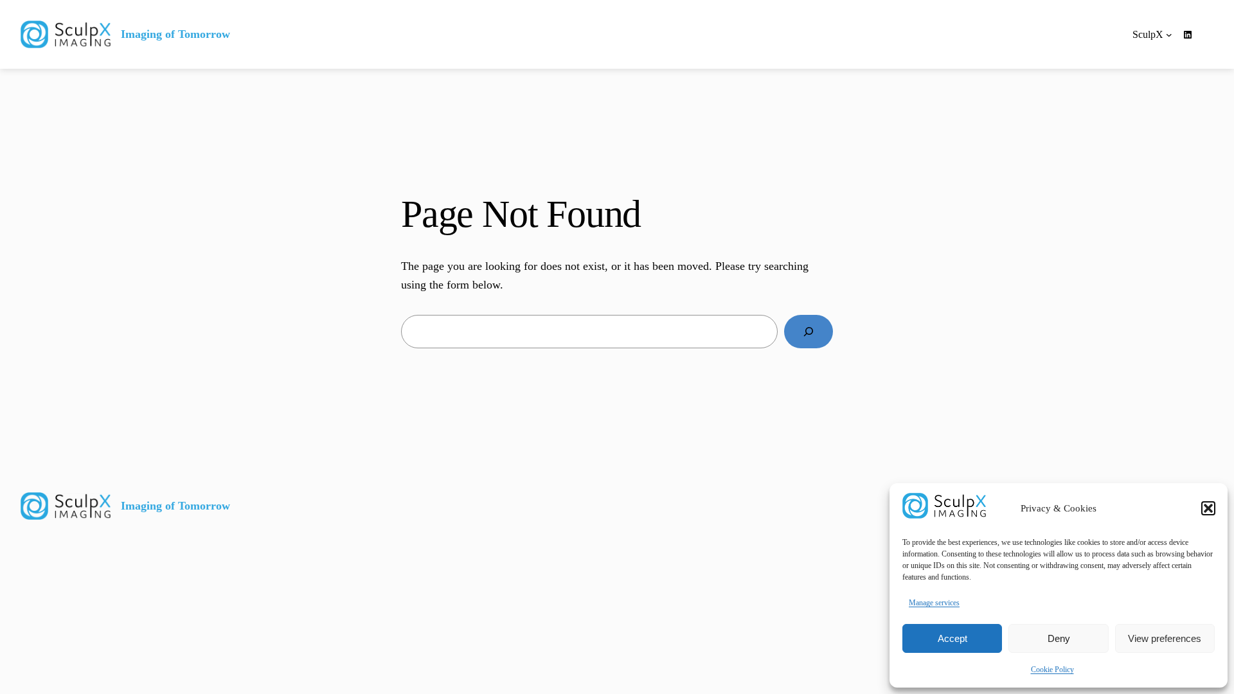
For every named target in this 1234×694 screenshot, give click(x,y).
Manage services (934, 602)
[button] (1208, 508)
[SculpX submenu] (1169, 34)
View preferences (1164, 638)
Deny (1059, 638)
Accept (952, 638)
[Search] (808, 331)
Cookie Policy (1052, 669)
